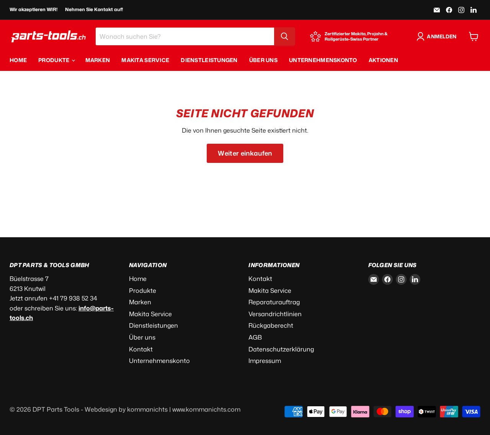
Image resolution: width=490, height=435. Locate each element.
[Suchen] (284, 36)
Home (18, 60)
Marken (97, 60)
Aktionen (383, 60)
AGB (255, 337)
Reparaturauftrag (274, 302)
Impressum (264, 360)
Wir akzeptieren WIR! (33, 9)
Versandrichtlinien (275, 314)
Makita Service (145, 60)
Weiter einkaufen (245, 153)
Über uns (263, 60)
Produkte (54, 60)
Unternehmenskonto (323, 60)
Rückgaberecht (270, 325)
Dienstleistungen (209, 60)
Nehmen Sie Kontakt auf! (94, 9)
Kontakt (141, 349)
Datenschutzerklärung (281, 349)
